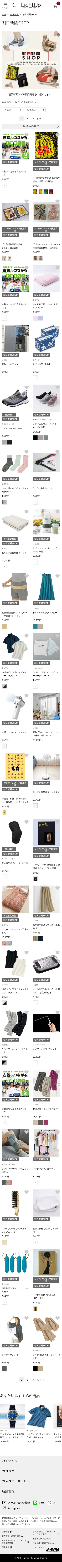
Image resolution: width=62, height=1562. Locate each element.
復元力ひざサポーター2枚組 (15, 863)
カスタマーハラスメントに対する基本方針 (14, 1541)
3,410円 (36, 1236)
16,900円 (6, 937)
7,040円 (5, 1296)
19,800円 (37, 556)
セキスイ (5, 360)
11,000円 (37, 1116)
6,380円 (5, 1176)
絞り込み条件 (31, 126)
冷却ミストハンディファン (14, 732)
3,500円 (5, 179)
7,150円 (5, 1236)
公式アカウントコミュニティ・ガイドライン (44, 1533)
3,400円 (5, 252)
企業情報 (5, 1532)
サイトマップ (38, 1547)
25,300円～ (38, 740)
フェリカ (5, 668)
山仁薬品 (5, 1284)
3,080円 (36, 873)
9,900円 (5, 680)
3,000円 (36, 186)
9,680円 (5, 436)
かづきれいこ (38, 668)
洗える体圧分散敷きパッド (14, 553)
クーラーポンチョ (10, 1355)
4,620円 (36, 680)
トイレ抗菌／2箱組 (41, 364)
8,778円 (36, 1176)
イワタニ (36, 544)
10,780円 (37, 800)
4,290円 (36, 1362)
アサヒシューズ (8, 424)
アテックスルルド (9, 1164)
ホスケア (36, 360)
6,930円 (5, 620)
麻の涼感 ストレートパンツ (45, 1109)
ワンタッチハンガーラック (45, 1169)
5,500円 (5, 312)
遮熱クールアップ (10, 364)
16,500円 (37, 620)
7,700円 (36, 997)
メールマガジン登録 (19, 1502)
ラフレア (36, 608)
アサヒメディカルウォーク (43, 420)
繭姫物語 (5, 484)
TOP (4, 14)
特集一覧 (14, 14)
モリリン (36, 300)
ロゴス (4, 1350)
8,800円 (5, 1057)
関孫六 (35, 985)
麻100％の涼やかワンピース (46, 612)
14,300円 (37, 432)
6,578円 (5, 740)
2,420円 (5, 806)
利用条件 (5, 1547)
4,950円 (5, 496)
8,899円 (36, 496)
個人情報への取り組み (11, 1536)
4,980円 (5, 1362)
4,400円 (36, 1303)
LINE (41, 1502)
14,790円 (6, 560)
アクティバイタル (9, 859)
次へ (39, 118)
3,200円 (5, 1116)
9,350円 (5, 997)
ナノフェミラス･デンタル (44, 1049)
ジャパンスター (39, 1045)
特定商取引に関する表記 (43, 1543)
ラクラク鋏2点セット (43, 488)
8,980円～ (6, 372)
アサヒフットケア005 (12, 428)
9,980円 (36, 312)
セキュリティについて (42, 1539)
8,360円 (36, 372)
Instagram (14, 1508)
